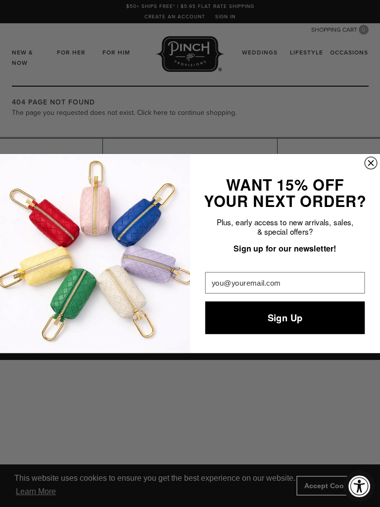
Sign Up (285, 317)
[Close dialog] (371, 163)
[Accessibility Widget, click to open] (359, 486)
